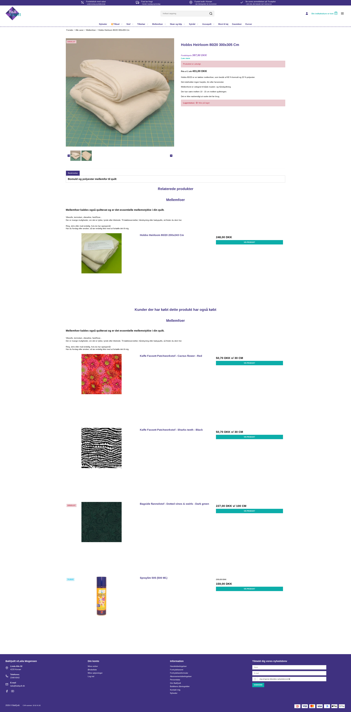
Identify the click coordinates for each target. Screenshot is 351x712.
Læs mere (185, 58)
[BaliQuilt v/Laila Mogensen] (13, 13)
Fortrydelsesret (176, 670)
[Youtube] (12, 692)
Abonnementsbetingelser (181, 676)
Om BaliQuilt (175, 683)
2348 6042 (15, 677)
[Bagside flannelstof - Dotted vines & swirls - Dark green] (101, 537)
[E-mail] (289, 673)
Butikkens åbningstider (180, 686)
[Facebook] (6, 692)
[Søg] (211, 14)
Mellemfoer (157, 24)
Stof (128, 24)
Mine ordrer (93, 666)
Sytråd (192, 24)
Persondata (175, 680)
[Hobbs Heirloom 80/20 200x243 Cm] (101, 268)
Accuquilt (206, 24)
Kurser (248, 24)
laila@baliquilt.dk (17, 686)
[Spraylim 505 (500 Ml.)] (101, 611)
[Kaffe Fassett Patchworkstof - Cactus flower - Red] (101, 389)
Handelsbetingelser (178, 666)
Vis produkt (249, 242)
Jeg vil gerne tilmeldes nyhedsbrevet (274, 679)
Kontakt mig (175, 690)
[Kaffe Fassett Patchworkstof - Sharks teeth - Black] (101, 463)
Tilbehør (141, 24)
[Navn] (289, 667)
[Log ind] (306, 13)
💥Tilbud (115, 24)
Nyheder (103, 24)
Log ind (91, 676)
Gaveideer (237, 24)
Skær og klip (176, 24)
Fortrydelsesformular (179, 673)
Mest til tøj (223, 24)
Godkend (258, 685)
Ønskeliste (92, 670)
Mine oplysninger (95, 673)
